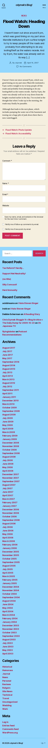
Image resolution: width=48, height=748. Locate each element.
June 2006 (7, 530)
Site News (7, 691)
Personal (6, 681)
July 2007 (7, 488)
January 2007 (9, 506)
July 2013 (7, 372)
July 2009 (7, 418)
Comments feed (10, 729)
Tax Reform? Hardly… (13, 268)
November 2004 (10, 590)
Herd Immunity (9, 290)
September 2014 (10, 362)
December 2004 (10, 587)
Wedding (7, 705)
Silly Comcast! (9, 284)
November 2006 (10, 513)
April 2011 (7, 393)
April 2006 (7, 537)
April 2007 (7, 495)
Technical (7, 695)
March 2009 (8, 432)
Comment (7, 161)
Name (5, 183)
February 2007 (9, 502)
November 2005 (10, 555)
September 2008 (11, 453)
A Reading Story (32, 314)
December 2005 (10, 551)
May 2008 (7, 467)
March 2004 (8, 615)
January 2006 (9, 548)
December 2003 (10, 625)
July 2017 (7, 351)
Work (5, 709)
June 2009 (7, 421)
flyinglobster (8, 331)
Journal (6, 674)
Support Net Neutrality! (14, 273)
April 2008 (7, 471)
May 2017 (7, 358)
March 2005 (8, 576)
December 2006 (10, 509)
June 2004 (7, 604)
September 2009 (11, 411)
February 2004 (9, 618)
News (24, 16)
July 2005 (7, 569)
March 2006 (8, 541)
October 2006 (9, 516)
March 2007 (8, 499)
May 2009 (7, 425)
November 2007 (10, 478)
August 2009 (9, 414)
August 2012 (8, 383)
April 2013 (7, 376)
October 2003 (9, 632)
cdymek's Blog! (24, 5)
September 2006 (11, 520)
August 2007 (8, 485)
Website (5, 206)
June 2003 (7, 646)
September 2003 (11, 636)
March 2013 (8, 379)
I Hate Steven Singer (28, 303)
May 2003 (7, 650)
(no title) (6, 279)
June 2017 (7, 355)
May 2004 (7, 608)
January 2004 (9, 622)
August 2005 (9, 566)
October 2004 (9, 594)
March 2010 (8, 404)
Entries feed (8, 725)
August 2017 (8, 348)
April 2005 (7, 573)
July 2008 (7, 460)
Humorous (7, 670)
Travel (5, 698)
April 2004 (7, 611)
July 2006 (7, 527)
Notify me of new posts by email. (18, 229)
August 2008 (9, 457)
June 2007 (7, 492)
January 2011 (9, 397)
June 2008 (7, 464)
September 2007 (11, 481)
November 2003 (10, 629)
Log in (5, 722)
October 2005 (9, 558)
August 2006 (9, 523)
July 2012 (7, 386)
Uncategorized (9, 702)
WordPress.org (10, 732)
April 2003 (7, 653)
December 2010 (10, 400)
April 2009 (7, 428)
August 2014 (8, 365)
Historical (7, 667)
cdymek (18, 63)
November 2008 (10, 446)
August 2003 (9, 639)
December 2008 (10, 442)
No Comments (25, 66)
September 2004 (11, 597)
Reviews (6, 684)
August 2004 (9, 601)
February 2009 (9, 435)
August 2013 (8, 369)
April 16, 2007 (32, 63)
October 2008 (9, 450)
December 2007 (10, 474)
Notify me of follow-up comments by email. (22, 224)
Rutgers (6, 688)
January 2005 (9, 583)
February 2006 (9, 544)
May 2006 (7, 534)
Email (5, 194)
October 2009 (9, 407)
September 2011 (10, 390)
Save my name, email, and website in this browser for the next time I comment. (24, 218)
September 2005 (11, 562)
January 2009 (9, 439)
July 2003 (7, 643)
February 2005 (9, 580)
